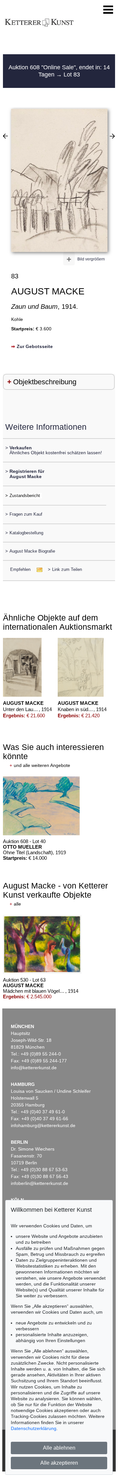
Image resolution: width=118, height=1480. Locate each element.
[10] (5, 136)
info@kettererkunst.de (34, 1067)
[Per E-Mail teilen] (37, 569)
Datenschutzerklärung (33, 1428)
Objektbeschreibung (44, 382)
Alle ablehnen (59, 1448)
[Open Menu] (108, 10)
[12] (112, 136)
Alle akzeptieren (59, 1463)
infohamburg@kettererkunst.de (43, 1125)
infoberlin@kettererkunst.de (39, 1183)
